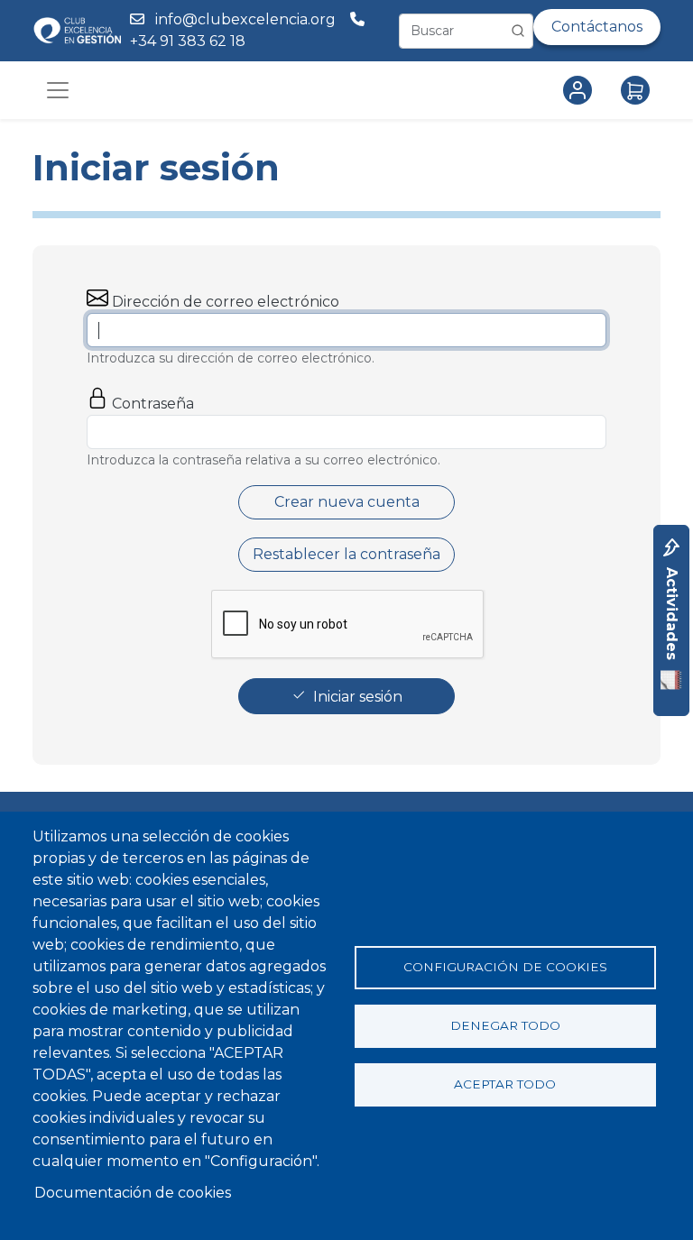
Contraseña (153, 403)
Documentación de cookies (132, 1192)
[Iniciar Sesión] (581, 90)
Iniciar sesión (357, 696)
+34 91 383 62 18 (189, 41)
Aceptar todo (505, 1084)
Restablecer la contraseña (346, 554)
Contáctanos (596, 26)
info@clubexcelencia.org (245, 19)
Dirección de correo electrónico (225, 301)
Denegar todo (505, 1025)
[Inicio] (76, 30)
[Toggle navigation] (57, 90)
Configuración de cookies (505, 967)
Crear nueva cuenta (347, 501)
